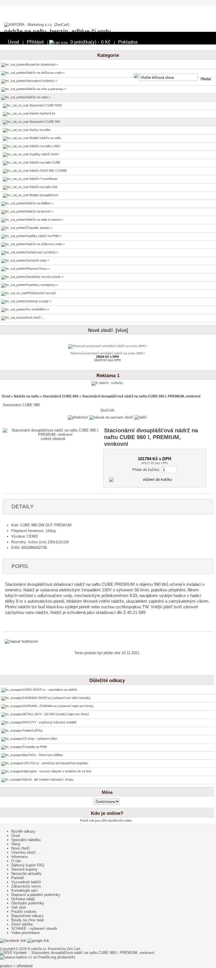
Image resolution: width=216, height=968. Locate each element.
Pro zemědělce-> (37, 309)
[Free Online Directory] (28, 957)
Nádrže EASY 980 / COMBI (47, 170)
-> (38, 97)
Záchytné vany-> (37, 260)
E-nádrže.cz (37, 949)
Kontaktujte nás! (24, 890)
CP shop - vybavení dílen (39, 738)
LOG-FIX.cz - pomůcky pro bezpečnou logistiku (55, 763)
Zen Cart (73, 949)
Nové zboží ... (34, 317)
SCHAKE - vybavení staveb (34, 928)
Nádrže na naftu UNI (42, 187)
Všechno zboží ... (25, 852)
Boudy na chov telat (27, 920)
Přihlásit (35, 42)
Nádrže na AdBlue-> (39, 203)
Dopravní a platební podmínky (35, 895)
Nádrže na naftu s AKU (44, 146)
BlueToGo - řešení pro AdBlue (42, 755)
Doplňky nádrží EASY (43, 154)
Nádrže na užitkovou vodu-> (45, 244)
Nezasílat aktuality (26, 873)
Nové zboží (20, 848)
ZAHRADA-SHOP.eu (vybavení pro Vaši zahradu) (56, 697)
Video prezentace (25, 933)
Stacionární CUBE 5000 (45, 105)
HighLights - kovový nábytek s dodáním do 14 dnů (56, 771)
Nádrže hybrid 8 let (41, 113)
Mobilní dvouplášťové (43, 195)
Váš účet (18, 907)
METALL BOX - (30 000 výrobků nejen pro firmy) (55, 714)
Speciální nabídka (25, 840)
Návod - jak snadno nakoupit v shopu (47, 779)
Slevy (16, 844)
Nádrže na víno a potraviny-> (46, 89)
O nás (16, 861)
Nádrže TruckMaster (43, 178)
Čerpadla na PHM (34, 746)
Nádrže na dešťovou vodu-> (45, 72)
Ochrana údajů (23, 899)
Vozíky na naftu (39, 129)
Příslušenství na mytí (41, 293)
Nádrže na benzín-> (39, 211)
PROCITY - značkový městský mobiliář (49, 722)
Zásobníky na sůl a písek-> (44, 276)
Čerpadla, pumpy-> (39, 227)
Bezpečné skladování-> (42, 64)
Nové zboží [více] (108, 330)
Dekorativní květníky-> (41, 80)
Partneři (17, 878)
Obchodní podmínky (27, 903)
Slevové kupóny (24, 869)
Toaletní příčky (32, 730)
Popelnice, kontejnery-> (42, 285)
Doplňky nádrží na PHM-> (43, 236)
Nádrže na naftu (26, 396)
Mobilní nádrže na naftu (44, 138)
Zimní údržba (22, 924)
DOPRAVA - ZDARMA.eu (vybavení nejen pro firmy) (57, 706)
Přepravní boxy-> (38, 268)
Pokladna (128, 42)
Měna (107, 792)
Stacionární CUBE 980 (60, 396)
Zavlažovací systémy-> (42, 252)
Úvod (13, 42)
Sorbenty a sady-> (38, 301)
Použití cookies (24, 911)
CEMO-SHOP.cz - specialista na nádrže (49, 689)
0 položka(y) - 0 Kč (90, 42)
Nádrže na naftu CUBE (44, 162)
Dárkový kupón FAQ (27, 865)
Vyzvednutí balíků (26, 882)
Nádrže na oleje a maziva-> (44, 219)
